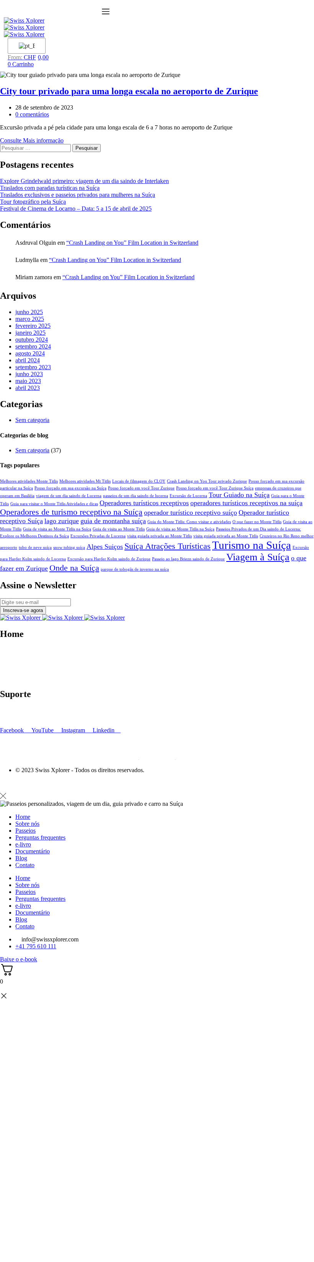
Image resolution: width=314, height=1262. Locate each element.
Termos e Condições (24, 717)
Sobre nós (12, 650)
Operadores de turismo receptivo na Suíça (71, 512)
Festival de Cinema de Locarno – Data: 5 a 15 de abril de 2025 (76, 208)
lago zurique (61, 521)
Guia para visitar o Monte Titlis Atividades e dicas (54, 504)
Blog (6, 664)
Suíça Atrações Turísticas (167, 546)
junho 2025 (29, 312)
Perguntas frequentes (25, 710)
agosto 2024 (30, 353)
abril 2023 (27, 388)
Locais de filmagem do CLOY (138, 481)
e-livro (23, 844)
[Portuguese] (25, 46)
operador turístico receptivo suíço (190, 512)
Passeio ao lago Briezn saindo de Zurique (188, 559)
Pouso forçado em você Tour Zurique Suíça (214, 488)
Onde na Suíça (74, 568)
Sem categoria (32, 420)
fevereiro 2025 (33, 325)
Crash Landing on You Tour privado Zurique (207, 481)
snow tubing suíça (69, 547)
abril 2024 (27, 360)
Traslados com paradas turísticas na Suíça (50, 188)
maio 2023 (28, 381)
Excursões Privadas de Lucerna (98, 536)
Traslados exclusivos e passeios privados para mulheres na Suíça (77, 195)
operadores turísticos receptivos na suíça (246, 503)
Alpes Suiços (105, 546)
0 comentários (32, 114)
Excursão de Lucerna (188, 496)
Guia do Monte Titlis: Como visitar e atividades (189, 522)
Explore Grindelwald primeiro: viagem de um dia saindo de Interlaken (84, 181)
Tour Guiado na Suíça (239, 495)
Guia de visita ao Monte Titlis (119, 529)
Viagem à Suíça (257, 557)
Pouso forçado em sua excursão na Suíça (70, 488)
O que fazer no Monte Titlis (256, 522)
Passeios (25, 830)
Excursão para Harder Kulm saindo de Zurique (108, 559)
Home (22, 817)
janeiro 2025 (30, 332)
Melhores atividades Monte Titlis (29, 481)
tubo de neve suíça (35, 547)
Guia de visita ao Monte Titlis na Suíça (57, 529)
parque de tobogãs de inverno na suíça (135, 569)
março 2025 (29, 319)
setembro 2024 (33, 346)
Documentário (17, 677)
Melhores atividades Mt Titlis (85, 481)
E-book (9, 657)
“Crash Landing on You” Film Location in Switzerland (132, 242)
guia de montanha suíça (113, 521)
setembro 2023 (33, 367)
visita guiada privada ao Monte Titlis (159, 536)
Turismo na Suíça (251, 545)
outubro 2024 (31, 339)
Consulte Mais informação (32, 140)
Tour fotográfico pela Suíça (33, 201)
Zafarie (98, 783)
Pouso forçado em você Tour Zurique (141, 488)
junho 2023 (29, 374)
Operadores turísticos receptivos (144, 503)
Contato (9, 671)
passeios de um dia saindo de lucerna (135, 496)
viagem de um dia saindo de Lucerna (68, 496)
